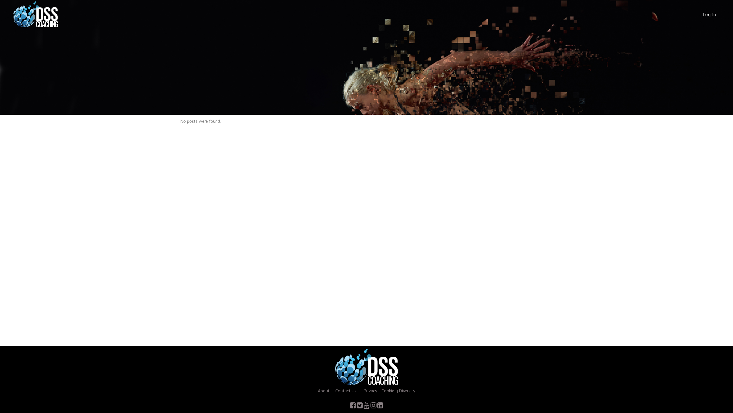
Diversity (407, 390)
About (324, 390)
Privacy (369, 390)
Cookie (387, 390)
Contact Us (346, 390)
